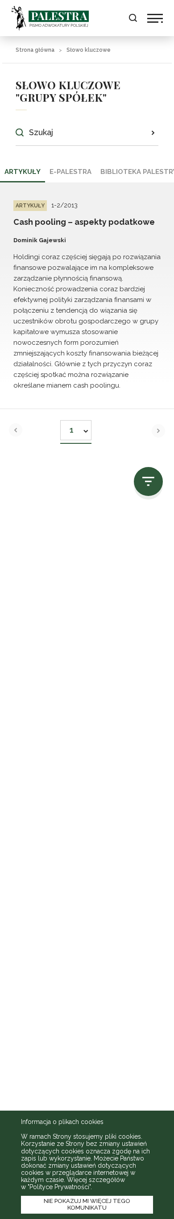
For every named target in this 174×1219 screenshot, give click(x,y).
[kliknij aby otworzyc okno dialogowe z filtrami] (148, 481)
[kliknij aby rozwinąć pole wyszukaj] (133, 18)
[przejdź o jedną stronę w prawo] (158, 431)
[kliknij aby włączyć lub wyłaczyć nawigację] (155, 18)
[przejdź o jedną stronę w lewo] (15, 430)
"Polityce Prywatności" (59, 1186)
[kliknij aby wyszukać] (152, 132)
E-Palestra (70, 172)
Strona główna (35, 50)
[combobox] (76, 427)
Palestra (50, 18)
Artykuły (22, 172)
